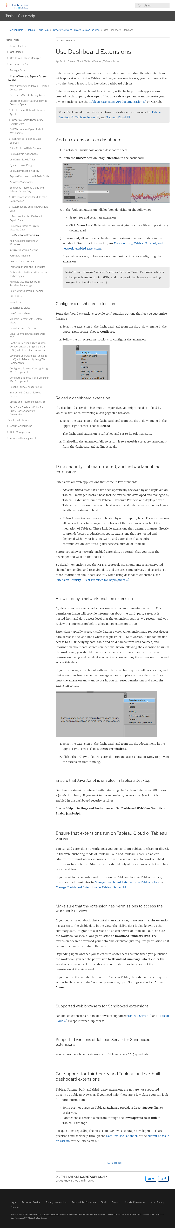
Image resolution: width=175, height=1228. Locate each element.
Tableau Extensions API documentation (116, 101)
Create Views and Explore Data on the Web (76, 30)
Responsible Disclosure (84, 1202)
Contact (116, 1202)
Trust (103, 1202)
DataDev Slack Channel (121, 1136)
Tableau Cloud (117, 117)
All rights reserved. (50, 1214)
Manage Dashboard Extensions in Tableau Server (90, 887)
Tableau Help (16, 30)
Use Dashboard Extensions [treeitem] (24, 235)
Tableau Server (86, 117)
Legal (13, 1202)
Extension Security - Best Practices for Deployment (91, 580)
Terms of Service (31, 1202)
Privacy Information (56, 1202)
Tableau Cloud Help (38, 30)
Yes (150, 1179)
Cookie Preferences (135, 1202)
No (162, 1179)
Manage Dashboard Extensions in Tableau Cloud (127, 882)
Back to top (114, 1163)
